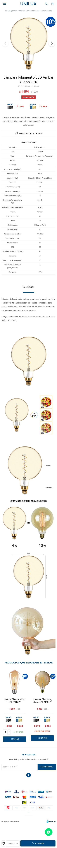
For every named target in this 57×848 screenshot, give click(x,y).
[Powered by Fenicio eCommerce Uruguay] (50, 821)
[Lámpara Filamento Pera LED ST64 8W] (15, 682)
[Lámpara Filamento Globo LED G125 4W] (42, 682)
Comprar (39, 843)
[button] (52, 44)
